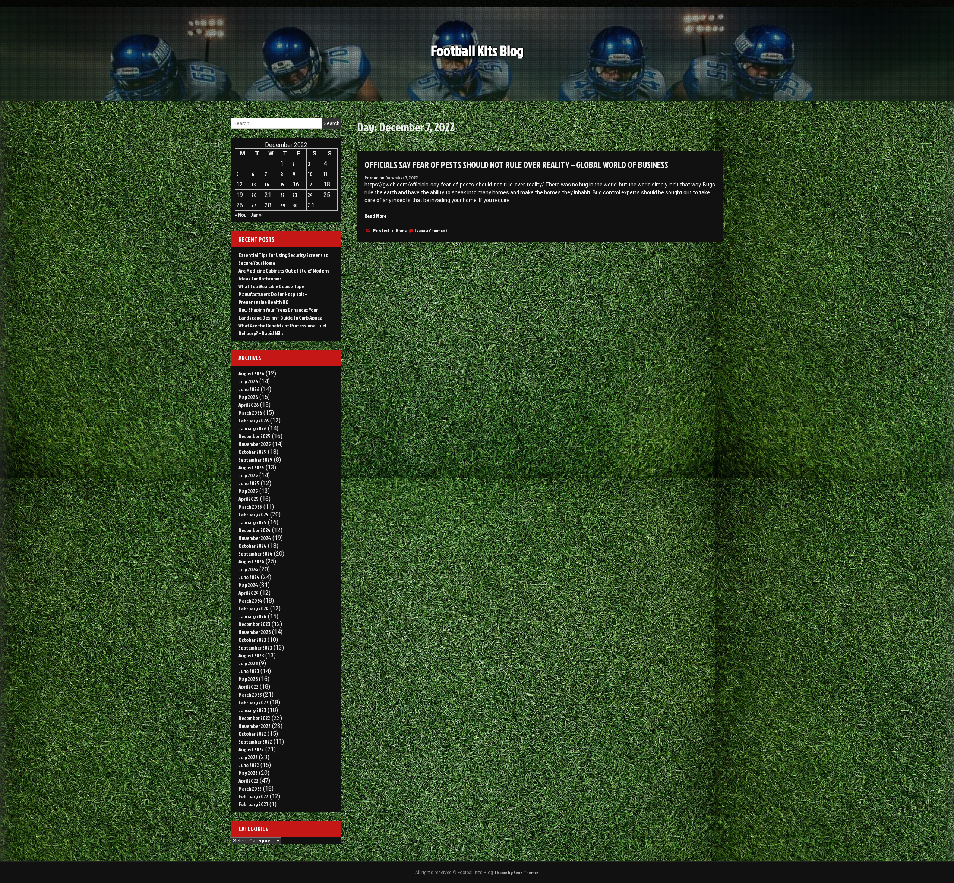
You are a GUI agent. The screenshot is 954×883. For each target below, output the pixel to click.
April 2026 (248, 404)
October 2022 (252, 733)
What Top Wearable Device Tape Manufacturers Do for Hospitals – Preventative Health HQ (272, 294)
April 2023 (248, 686)
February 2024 (253, 608)
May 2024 (248, 584)
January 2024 (252, 616)
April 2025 (248, 498)
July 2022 (248, 757)
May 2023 (248, 678)
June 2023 (248, 671)
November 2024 (254, 537)
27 (254, 205)
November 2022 (254, 725)
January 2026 (252, 428)
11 (325, 173)
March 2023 (250, 694)
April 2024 (248, 592)
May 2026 (248, 396)
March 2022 (250, 788)
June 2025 (248, 483)
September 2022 (255, 741)
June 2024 (248, 577)
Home (401, 230)
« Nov (240, 214)
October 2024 (252, 545)
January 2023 (252, 710)
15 (282, 184)
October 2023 (252, 639)
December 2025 (254, 436)
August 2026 (251, 373)
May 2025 (248, 490)
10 (310, 173)
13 (254, 184)
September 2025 (255, 459)
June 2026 (248, 389)
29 (282, 205)
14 (267, 184)
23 (295, 194)
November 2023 (254, 631)
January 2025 (252, 522)
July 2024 (248, 569)
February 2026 (253, 420)
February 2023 (253, 702)
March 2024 (250, 600)
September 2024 (255, 553)
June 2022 (248, 765)
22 (282, 194)
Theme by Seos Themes (516, 872)
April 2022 (248, 780)
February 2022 (253, 796)
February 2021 (253, 804)
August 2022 (251, 749)
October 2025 (252, 451)
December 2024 (254, 530)
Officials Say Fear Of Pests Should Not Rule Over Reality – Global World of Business (516, 164)
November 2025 (254, 443)
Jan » (256, 214)
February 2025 (253, 514)
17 (310, 184)
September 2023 (255, 647)
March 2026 (250, 412)
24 (310, 194)
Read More (375, 215)
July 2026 (248, 381)
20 (254, 194)
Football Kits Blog (477, 50)
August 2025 (251, 467)
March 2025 (250, 506)
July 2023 (248, 663)
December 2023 (254, 624)
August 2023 (251, 655)
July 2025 (248, 475)
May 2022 (248, 772)
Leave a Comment (430, 230)
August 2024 (251, 561)
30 (295, 205)
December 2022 (254, 718)
